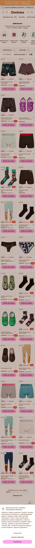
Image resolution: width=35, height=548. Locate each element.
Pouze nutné (17, 533)
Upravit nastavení (17, 537)
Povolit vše (17, 542)
